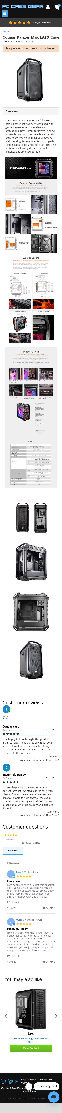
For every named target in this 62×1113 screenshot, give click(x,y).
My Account (46, 1079)
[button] (13, 902)
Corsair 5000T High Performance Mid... (31, 1040)
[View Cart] (56, 7)
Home (6, 31)
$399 (31, 1034)
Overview (11, 111)
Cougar (30, 41)
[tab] (31, 843)
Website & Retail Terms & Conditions (19, 1088)
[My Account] (49, 6)
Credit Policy (29, 1091)
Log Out (25, 1082)
